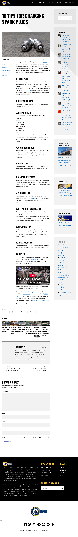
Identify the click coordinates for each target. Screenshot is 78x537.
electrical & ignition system (32, 292)
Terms (62, 475)
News (59, 272)
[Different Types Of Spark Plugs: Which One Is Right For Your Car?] (38, 323)
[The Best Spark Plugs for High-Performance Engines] (46, 323)
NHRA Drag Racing (65, 292)
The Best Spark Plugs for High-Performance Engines (45, 331)
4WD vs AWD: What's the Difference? (66, 88)
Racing (59, 2)
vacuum (18, 120)
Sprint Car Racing (65, 295)
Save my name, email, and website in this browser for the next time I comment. (26, 438)
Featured (30, 10)
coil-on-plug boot (34, 259)
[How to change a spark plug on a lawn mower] (30, 323)
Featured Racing (63, 247)
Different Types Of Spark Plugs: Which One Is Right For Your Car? (37, 332)
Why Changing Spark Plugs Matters (6, 329)
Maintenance (41, 2)
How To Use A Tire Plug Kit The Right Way (67, 105)
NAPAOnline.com (69, 2)
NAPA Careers (45, 470)
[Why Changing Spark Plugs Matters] (6, 323)
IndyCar (62, 287)
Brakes (62, 260)
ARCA (61, 284)
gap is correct (32, 198)
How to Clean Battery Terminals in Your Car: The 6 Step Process (66, 115)
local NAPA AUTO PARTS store (41, 300)
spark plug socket (27, 90)
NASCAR (62, 289)
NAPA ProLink (45, 475)
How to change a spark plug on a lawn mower (30, 330)
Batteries (63, 257)
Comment (5, 391)
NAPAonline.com (46, 472)
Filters (62, 262)
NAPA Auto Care (63, 265)
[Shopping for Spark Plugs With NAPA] (22, 323)
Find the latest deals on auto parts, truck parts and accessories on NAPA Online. (65, 224)
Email (4, 421)
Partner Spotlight (63, 275)
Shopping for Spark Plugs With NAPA (22, 329)
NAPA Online (26, 294)
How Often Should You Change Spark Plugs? (14, 330)
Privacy (62, 472)
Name (4, 413)
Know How (61, 250)
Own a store (45, 478)
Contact (62, 467)
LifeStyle (51, 2)
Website (4, 429)
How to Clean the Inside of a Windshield (66, 57)
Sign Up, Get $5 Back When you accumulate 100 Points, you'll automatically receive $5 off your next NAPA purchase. (65, 194)
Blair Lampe (22, 10)
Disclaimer (63, 470)
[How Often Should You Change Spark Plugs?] (14, 323)
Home (32, 2)
